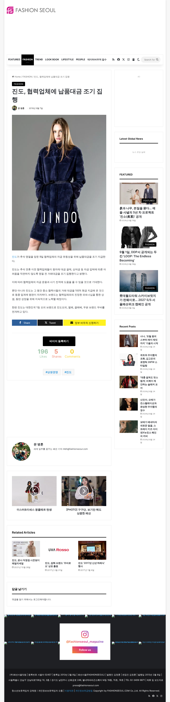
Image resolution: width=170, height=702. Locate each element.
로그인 (36, 599)
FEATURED (14, 59)
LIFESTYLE (67, 59)
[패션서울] (31, 10)
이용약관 (69, 690)
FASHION (28, 59)
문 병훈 (21, 108)
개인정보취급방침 (84, 690)
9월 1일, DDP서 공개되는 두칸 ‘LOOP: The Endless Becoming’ (138, 256)
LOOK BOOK (52, 59)
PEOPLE (80, 59)
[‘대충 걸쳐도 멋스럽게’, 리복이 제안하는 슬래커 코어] (129, 382)
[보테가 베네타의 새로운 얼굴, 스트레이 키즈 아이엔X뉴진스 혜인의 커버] (129, 426)
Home (17, 76)
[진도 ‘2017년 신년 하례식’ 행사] (92, 550)
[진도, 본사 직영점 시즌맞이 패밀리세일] (26, 549)
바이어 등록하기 (59, 341)
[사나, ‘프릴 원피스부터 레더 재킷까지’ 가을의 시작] (129, 341)
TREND (39, 59)
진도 (14, 256)
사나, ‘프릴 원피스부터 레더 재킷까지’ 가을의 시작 (149, 340)
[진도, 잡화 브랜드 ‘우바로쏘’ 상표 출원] (59, 550)
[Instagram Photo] (17, 628)
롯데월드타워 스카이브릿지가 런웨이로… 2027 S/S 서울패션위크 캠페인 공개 (138, 300)
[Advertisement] (115, 26)
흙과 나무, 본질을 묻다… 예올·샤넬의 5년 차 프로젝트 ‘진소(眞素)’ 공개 (137, 212)
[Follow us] (85, 636)
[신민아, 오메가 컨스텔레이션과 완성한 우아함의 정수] (129, 404)
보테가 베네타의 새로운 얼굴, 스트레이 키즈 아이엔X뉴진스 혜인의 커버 (149, 429)
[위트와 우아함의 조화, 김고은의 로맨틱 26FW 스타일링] (129, 359)
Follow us (85, 650)
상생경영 (52, 372)
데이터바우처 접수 (97, 59)
